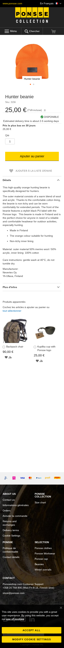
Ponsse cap (41, 558)
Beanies (39, 564)
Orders (6, 510)
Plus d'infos (10, 287)
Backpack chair (14, 346)
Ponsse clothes (43, 548)
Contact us (9, 499)
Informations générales (16, 505)
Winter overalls (43, 569)
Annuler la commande (15, 515)
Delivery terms (11, 530)
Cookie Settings (11, 535)
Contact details (11, 557)
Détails (7, 180)
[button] (50, 4)
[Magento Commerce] (32, 15)
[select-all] (12, 311)
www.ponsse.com (12, 3)
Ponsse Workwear (45, 553)
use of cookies (15, 619)
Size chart (40, 502)
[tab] (32, 180)
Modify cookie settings (31, 639)
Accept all (32, 630)
